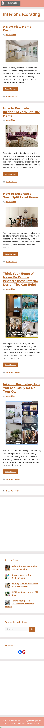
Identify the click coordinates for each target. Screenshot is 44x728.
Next (18, 491)
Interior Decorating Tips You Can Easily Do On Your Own (21, 388)
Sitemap (38, 723)
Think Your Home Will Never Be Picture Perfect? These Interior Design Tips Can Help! (20, 279)
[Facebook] (20, 652)
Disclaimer (30, 723)
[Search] (32, 629)
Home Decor (11, 96)
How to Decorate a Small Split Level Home (20, 195)
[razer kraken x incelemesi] (22, 727)
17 (12, 491)
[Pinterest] (23, 652)
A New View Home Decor (17, 28)
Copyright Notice (29, 721)
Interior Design (13, 372)
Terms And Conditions (16, 723)
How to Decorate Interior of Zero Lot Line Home (21, 112)
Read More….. (10, 89)
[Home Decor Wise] (10, 3)
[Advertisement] (22, 524)
